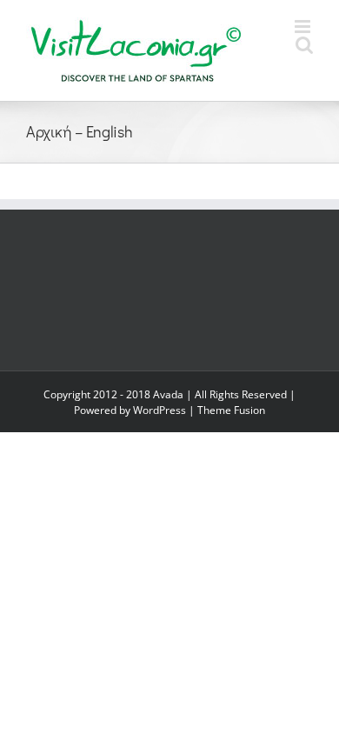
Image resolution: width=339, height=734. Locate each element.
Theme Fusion (231, 410)
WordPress (159, 410)
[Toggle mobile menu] (304, 26)
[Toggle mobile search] (304, 45)
